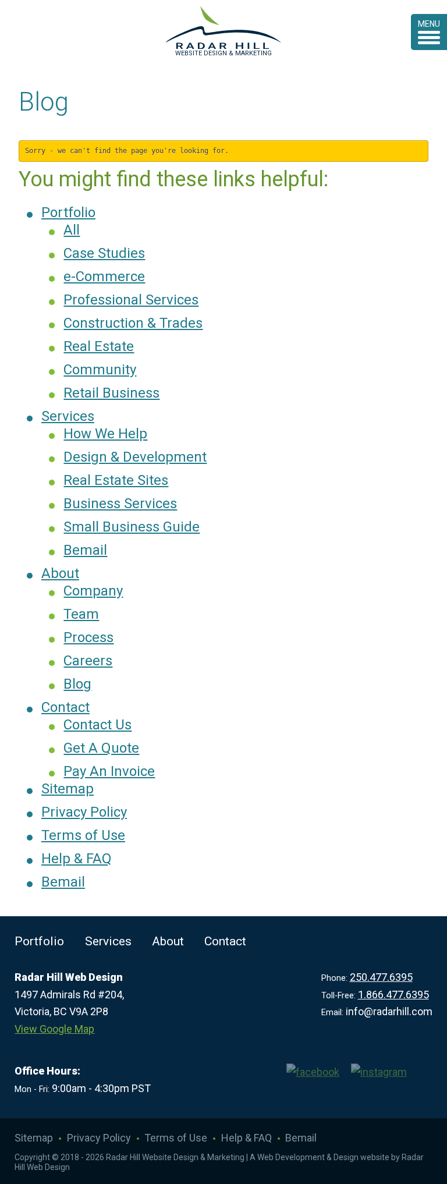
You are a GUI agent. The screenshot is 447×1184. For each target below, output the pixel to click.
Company (93, 591)
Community (99, 369)
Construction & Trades (133, 323)
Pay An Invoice (109, 771)
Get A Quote (101, 748)
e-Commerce (104, 276)
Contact (65, 707)
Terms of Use (83, 835)
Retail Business (111, 393)
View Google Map (54, 1029)
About (60, 573)
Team (81, 614)
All (71, 230)
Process (88, 637)
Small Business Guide (131, 527)
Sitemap (67, 789)
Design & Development (135, 457)
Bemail (85, 550)
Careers (87, 661)
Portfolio (68, 212)
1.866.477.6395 (393, 994)
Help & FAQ (76, 858)
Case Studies (104, 253)
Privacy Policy (84, 812)
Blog (77, 684)
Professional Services (130, 300)
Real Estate (98, 346)
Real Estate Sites (115, 480)
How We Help (105, 434)
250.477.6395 (381, 977)
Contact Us (97, 725)
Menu (429, 24)
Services (67, 416)
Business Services (120, 503)
